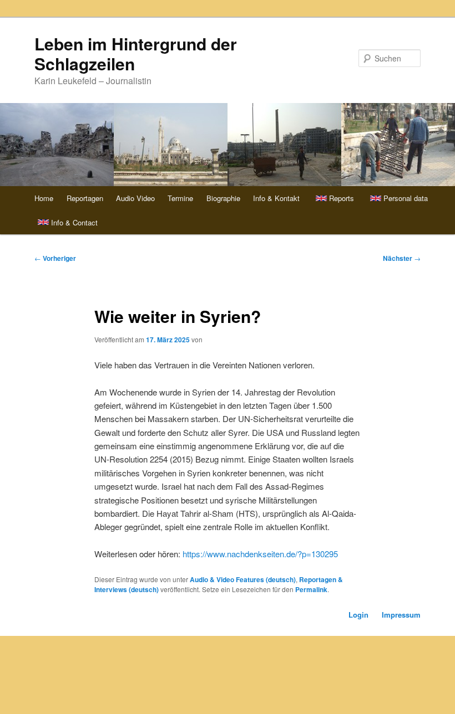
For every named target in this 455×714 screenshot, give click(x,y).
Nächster (402, 258)
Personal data (405, 198)
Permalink (311, 589)
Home (43, 198)
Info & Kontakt (276, 198)
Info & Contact (74, 222)
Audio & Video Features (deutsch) (243, 579)
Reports (341, 198)
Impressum (401, 614)
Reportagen (85, 198)
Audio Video (135, 198)
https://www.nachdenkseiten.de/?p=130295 (260, 553)
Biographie (223, 198)
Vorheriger (55, 258)
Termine (180, 198)
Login (358, 614)
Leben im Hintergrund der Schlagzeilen (135, 53)
